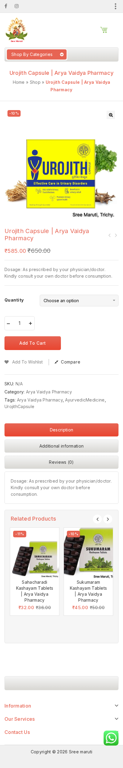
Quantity (14, 299)
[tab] (61, 431)
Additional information (61, 445)
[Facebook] (8, 6)
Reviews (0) (61, 462)
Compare (70, 361)
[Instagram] (20, 6)
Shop (35, 82)
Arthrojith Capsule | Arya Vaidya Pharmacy (110, 235)
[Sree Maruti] (16, 29)
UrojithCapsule (19, 406)
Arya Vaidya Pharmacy (49, 391)
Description (61, 429)
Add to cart (32, 343)
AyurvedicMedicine (84, 399)
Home (19, 82)
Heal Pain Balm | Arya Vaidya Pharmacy (116, 235)
